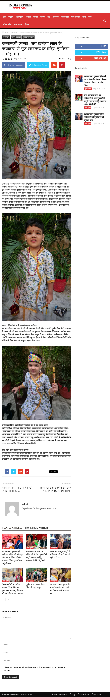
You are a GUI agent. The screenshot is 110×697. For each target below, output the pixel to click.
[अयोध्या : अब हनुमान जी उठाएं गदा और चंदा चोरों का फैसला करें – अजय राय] (60, 575)
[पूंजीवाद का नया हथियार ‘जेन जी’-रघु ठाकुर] (36, 575)
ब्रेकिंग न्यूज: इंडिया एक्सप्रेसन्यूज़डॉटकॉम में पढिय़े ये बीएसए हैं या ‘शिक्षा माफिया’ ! (55, 489)
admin (8, 58)
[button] (104, 21)
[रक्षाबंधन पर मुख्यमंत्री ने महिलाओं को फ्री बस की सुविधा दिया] (60, 541)
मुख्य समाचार (75, 17)
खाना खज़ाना (18, 24)
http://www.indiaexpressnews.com (39, 508)
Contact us (83, 694)
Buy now (96, 694)
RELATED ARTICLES (12, 527)
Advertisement (59, 694)
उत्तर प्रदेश (16, 37)
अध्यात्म (28, 17)
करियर (42, 17)
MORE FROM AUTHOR (36, 527)
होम (4, 17)
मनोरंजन (55, 17)
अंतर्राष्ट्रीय (19, 17)
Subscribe (100, 58)
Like (103, 46)
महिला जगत (65, 17)
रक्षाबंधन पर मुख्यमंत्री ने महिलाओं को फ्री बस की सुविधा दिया (60, 554)
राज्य (84, 17)
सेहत (89, 17)
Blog (72, 694)
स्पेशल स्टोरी (7, 24)
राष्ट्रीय (10, 17)
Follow (101, 52)
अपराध (35, 17)
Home (5, 32)
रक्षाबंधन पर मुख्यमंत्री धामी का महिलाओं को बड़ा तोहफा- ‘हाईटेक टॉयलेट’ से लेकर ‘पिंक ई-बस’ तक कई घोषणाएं (12, 557)
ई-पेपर (27, 24)
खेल (49, 17)
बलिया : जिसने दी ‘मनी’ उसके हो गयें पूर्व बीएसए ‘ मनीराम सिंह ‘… (17, 489)
